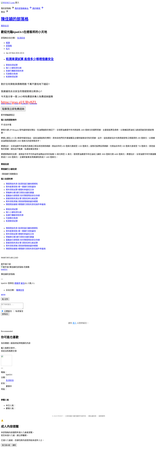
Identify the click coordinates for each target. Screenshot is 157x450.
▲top (3, 294)
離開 (14, 445)
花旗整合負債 (12, 74)
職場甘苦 (20, 290)
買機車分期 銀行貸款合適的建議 (20, 193)
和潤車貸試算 (12, 77)
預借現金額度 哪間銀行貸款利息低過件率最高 (26, 204)
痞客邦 (17, 283)
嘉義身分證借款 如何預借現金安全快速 (23, 196)
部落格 (9, 46)
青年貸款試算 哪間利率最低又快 (20, 190)
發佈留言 (5, 314)
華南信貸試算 (12, 65)
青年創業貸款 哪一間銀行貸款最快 (21, 187)
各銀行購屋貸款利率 (15, 71)
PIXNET (60, 416)
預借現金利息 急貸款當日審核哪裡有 (22, 184)
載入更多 (5, 299)
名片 (8, 49)
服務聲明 (102, 416)
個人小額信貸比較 (14, 68)
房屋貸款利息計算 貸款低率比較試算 (22, 198)
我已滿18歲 (6, 445)
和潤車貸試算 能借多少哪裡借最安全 (30, 59)
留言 (23, 283)
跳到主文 (5, 26)
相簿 (8, 43)
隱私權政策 (92, 416)
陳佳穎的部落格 (14, 19)
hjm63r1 (4, 269)
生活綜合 (21, 38)
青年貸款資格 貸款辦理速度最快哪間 (22, 201)
